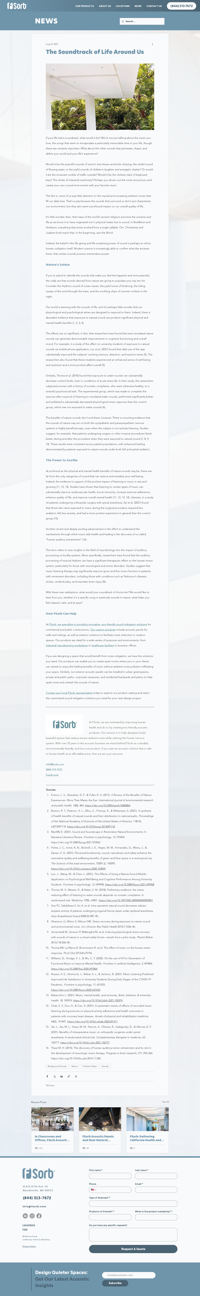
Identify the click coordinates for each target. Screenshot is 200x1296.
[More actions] (152, 44)
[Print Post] (76, 1076)
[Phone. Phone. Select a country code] (93, 1190)
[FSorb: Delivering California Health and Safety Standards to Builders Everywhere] (147, 1119)
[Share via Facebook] (47, 1076)
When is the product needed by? (153, 1211)
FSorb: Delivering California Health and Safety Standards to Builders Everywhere (145, 1138)
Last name (141, 1170)
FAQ (25, 1229)
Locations (29, 1225)
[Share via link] (68, 1076)
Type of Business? (99, 1197)
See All (165, 1101)
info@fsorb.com (34, 1206)
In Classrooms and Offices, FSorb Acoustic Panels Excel (51, 1138)
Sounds (105, 1066)
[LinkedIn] (25, 1215)
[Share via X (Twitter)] (54, 1076)
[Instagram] (32, 1215)
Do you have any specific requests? (108, 1225)
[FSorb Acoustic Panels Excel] (52, 1119)
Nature (74, 1066)
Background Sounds (57, 1066)
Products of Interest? (101, 1211)
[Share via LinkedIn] (61, 1076)
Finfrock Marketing (41, 1240)
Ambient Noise (90, 1066)
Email (139, 1184)
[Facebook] (39, 1215)
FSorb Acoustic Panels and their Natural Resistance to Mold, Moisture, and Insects (98, 1138)
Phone (92, 1184)
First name (95, 1170)
